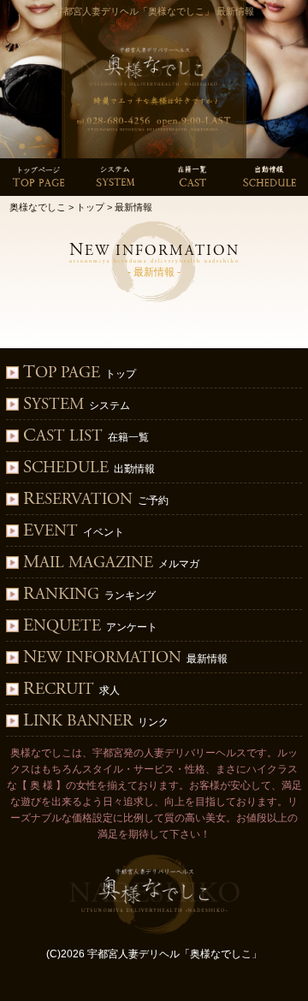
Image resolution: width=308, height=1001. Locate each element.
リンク (96, 722)
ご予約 (96, 500)
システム (76, 405)
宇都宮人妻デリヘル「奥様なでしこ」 (174, 954)
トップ (79, 373)
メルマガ (111, 563)
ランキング (89, 595)
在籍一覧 (86, 437)
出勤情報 (89, 468)
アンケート (90, 627)
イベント (73, 532)
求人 (71, 690)
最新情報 (125, 658)
